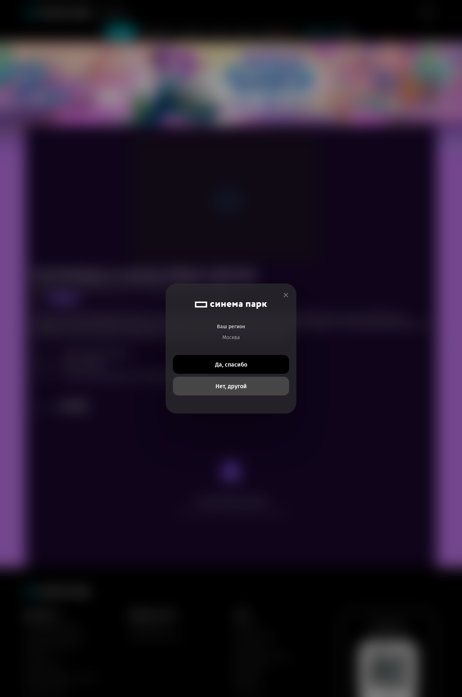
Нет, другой (231, 386)
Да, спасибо (231, 364)
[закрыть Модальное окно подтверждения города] (286, 295)
